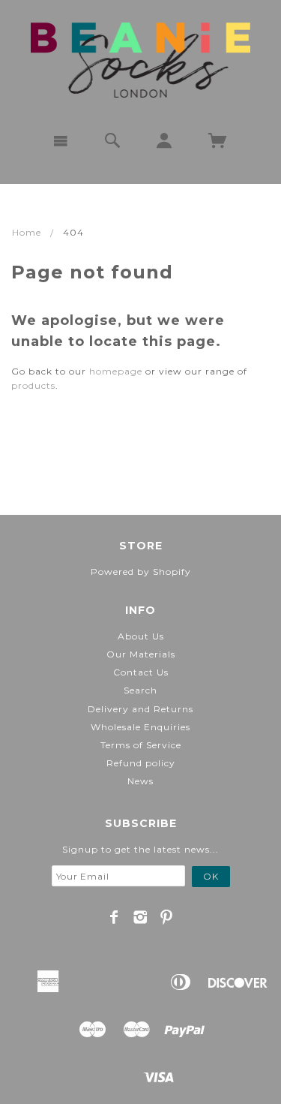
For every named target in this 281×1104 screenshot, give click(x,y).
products (33, 385)
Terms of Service (140, 745)
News (140, 781)
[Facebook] (114, 917)
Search (140, 690)
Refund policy (140, 763)
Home (26, 232)
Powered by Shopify (141, 571)
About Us (141, 636)
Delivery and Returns (140, 708)
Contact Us (141, 672)
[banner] (140, 60)
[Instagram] (140, 917)
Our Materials (140, 654)
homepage (115, 371)
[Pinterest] (167, 917)
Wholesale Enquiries (140, 726)
